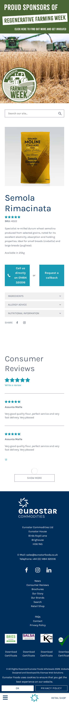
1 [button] (5, 459)
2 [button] (6, 459)
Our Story (37, 593)
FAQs (37, 616)
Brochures (38, 589)
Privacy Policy (38, 625)
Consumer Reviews (37, 585)
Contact (37, 621)
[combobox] (30, 113)
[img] (12, 401)
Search (38, 601)
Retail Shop (37, 606)
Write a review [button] (13, 385)
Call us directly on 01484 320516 (20, 275)
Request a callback (52, 275)
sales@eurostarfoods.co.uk (42, 554)
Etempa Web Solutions (51, 672)
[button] (13, 217)
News (37, 580)
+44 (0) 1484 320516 (44, 558)
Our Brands (37, 597)
